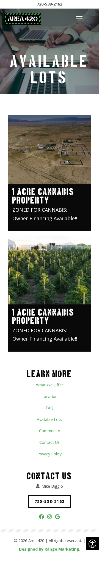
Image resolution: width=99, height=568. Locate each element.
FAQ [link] (49, 407)
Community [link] (49, 430)
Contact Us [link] (49, 442)
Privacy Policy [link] (49, 453)
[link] (92, 543)
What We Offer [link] (49, 384)
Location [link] (49, 396)
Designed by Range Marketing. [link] (49, 549)
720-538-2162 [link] (49, 4)
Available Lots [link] (49, 419)
